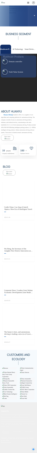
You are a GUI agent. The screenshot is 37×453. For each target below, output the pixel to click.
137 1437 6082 (26, 414)
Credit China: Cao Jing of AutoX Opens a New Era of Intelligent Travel (18, 208)
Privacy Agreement (6, 442)
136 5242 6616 (24, 417)
